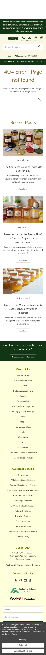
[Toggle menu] (4, 39)
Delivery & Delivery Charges (23, 506)
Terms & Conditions (23, 526)
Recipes (23, 422)
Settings (23, 639)
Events (23, 396)
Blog (23, 416)
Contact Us (23, 475)
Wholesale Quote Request (23, 480)
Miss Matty (23, 437)
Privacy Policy (23, 536)
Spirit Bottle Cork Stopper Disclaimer (23, 490)
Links (23, 432)
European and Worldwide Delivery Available (23, 62)
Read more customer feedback (23, 357)
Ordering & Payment (23, 500)
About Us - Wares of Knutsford (23, 452)
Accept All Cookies (23, 650)
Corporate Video (23, 521)
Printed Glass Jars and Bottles (23, 485)
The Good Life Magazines (23, 406)
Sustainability (23, 401)
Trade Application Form (23, 391)
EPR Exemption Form (23, 380)
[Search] (39, 47)
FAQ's (23, 442)
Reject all (23, 645)
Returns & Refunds (23, 511)
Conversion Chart (23, 427)
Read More (23, 189)
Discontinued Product (23, 458)
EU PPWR (23, 386)
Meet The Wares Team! (23, 495)
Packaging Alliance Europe (23, 411)
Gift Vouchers (23, 447)
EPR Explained (23, 375)
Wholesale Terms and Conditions (23, 531)
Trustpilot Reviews (23, 516)
